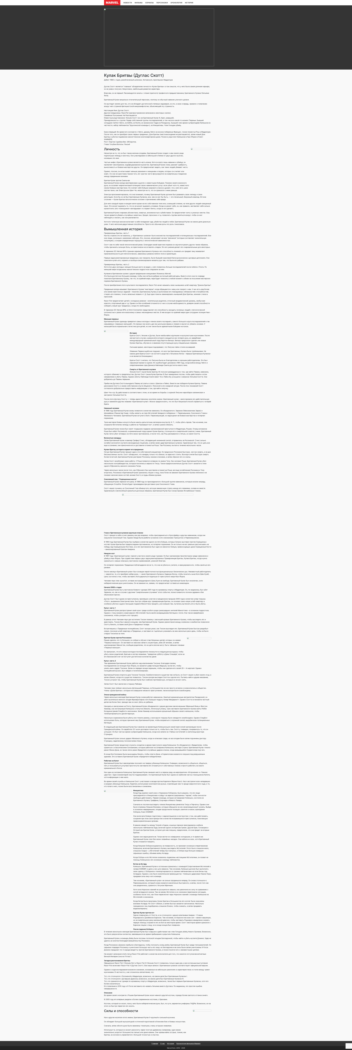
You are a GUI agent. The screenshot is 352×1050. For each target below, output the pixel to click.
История (189, 3)
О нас (162, 1043)
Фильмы (138, 3)
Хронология (176, 3)
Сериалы (149, 3)
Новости (127, 3)
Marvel (112, 2)
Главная (155, 1043)
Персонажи (162, 3)
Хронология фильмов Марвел (188, 1043)
